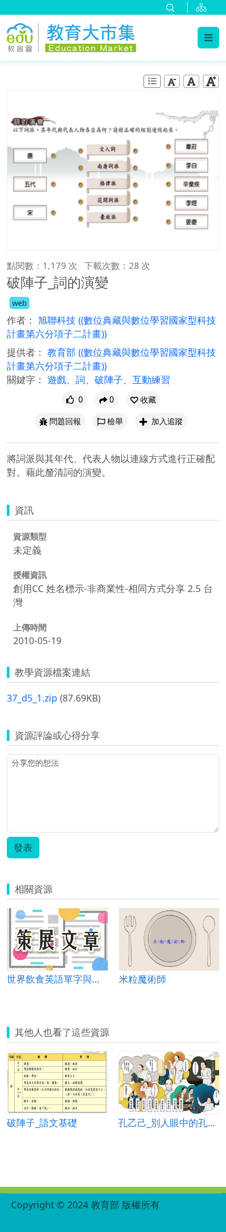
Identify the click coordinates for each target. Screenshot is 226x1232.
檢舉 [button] (115, 421)
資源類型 (30, 536)
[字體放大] (210, 81)
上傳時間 (30, 627)
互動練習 (151, 379)
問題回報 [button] (65, 421)
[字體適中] (191, 81)
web (19, 303)
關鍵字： (26, 379)
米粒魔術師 (142, 978)
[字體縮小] (171, 81)
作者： (21, 320)
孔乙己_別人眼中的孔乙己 (168, 1122)
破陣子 (109, 379)
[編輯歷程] (152, 81)
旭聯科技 (58, 320)
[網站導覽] (203, 7)
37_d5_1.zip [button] (32, 698)
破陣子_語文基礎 (42, 1122)
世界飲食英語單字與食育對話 (57, 978)
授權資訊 (30, 574)
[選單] (208, 37)
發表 (23, 847)
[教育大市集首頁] (71, 36)
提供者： (26, 352)
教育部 (62, 352)
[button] (143, 399)
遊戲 (56, 379)
